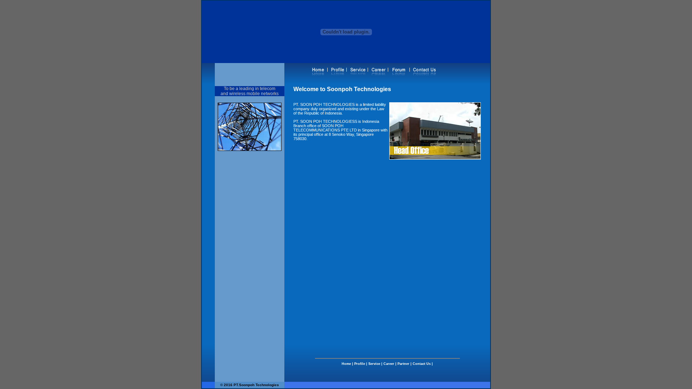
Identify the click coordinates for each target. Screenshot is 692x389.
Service (374, 364)
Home (346, 364)
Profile (359, 364)
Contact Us (422, 364)
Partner (403, 364)
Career (388, 364)
